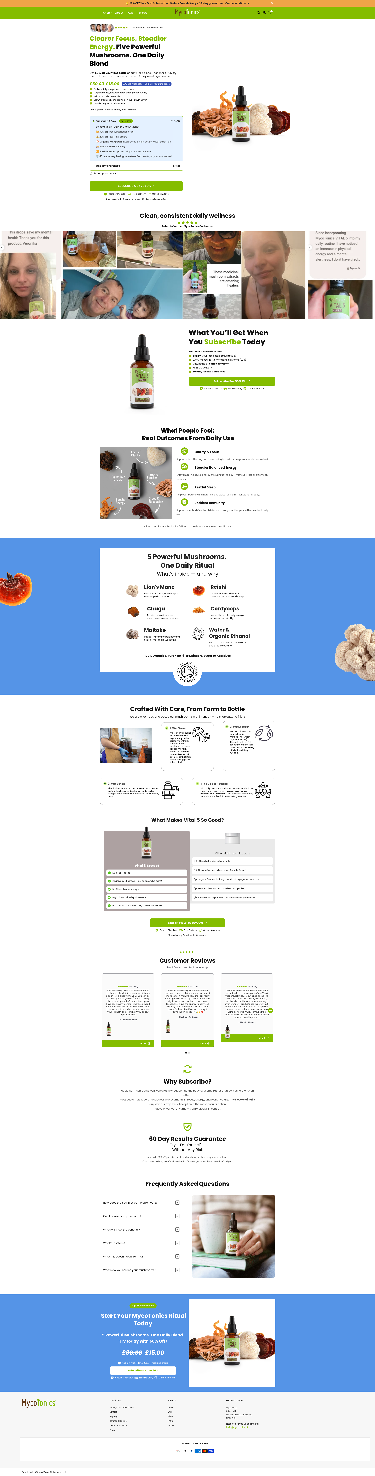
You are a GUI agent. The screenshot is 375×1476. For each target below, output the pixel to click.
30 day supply (104, 127)
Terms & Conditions (118, 1425)
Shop (106, 12)
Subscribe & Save (106, 121)
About (119, 12)
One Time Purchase (108, 165)
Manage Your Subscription (122, 1407)
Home (170, 1407)
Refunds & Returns (118, 1421)
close (103, 3)
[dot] (186, 1053)
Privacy (113, 1430)
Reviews (142, 12)
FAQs (130, 12)
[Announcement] (187, 3)
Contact (113, 1412)
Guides (171, 1425)
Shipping (113, 1416)
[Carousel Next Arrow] (270, 1010)
